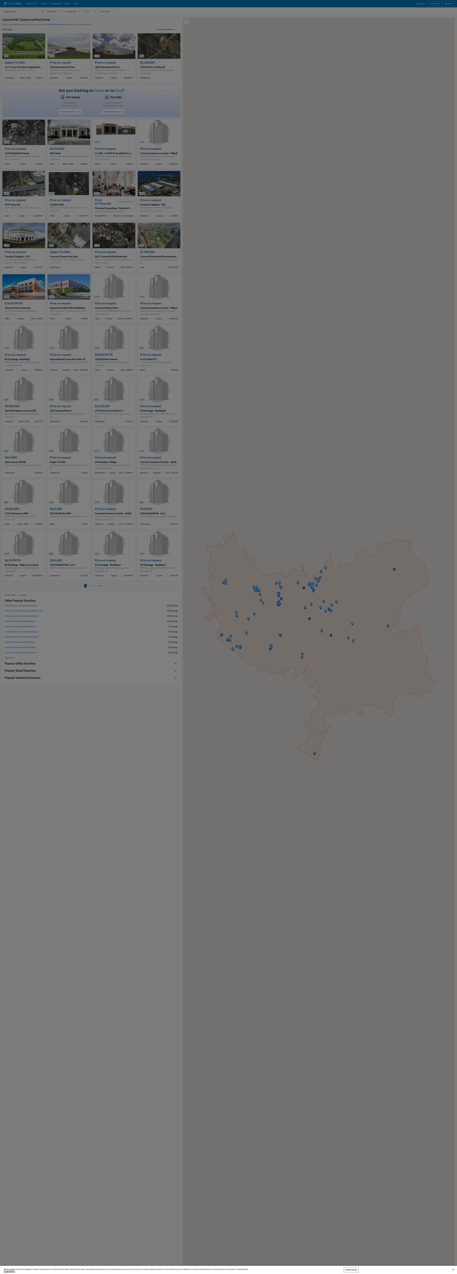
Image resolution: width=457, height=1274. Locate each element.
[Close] (453, 1269)
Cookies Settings (351, 1270)
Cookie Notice (9, 1271)
